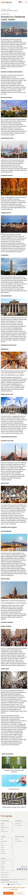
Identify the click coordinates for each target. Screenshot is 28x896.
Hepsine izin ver (8, 893)
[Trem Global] (14, 816)
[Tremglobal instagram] (24, 869)
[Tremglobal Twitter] (22, 869)
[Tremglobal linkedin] (17, 869)
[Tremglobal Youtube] (26, 869)
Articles (9, 9)
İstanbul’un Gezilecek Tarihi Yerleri (9, 10)
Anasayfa (3, 9)
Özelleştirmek (19, 893)
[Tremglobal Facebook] (20, 869)
